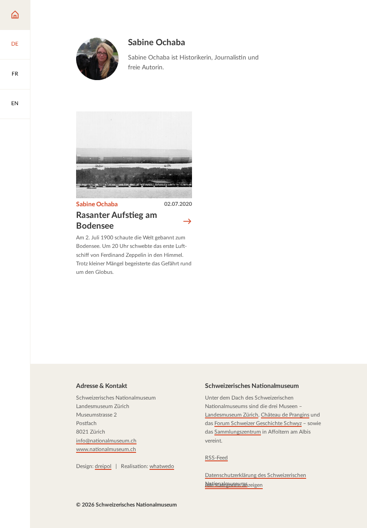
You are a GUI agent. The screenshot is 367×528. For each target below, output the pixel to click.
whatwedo (161, 466)
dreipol (103, 466)
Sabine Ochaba (97, 204)
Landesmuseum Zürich (231, 414)
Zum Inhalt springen (38, 13)
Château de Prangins (284, 414)
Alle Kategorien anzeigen (233, 485)
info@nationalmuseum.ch (106, 440)
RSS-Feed (216, 457)
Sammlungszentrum (237, 431)
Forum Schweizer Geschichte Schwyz (257, 423)
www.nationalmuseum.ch (106, 449)
